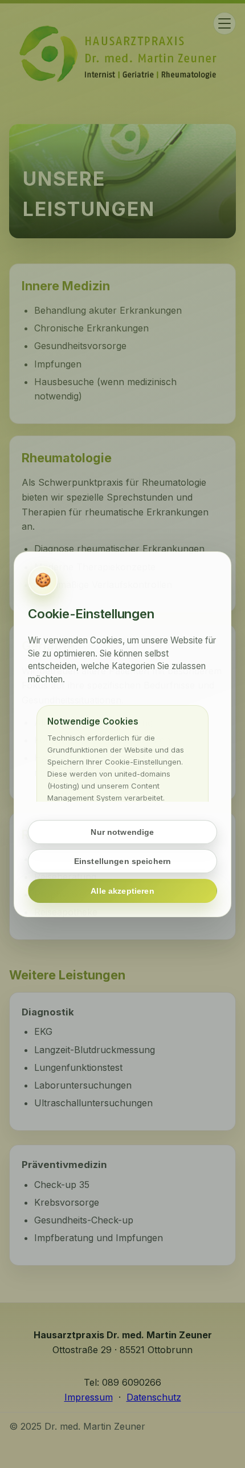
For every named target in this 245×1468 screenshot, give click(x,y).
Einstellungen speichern (122, 861)
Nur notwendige (122, 831)
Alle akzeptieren (122, 890)
